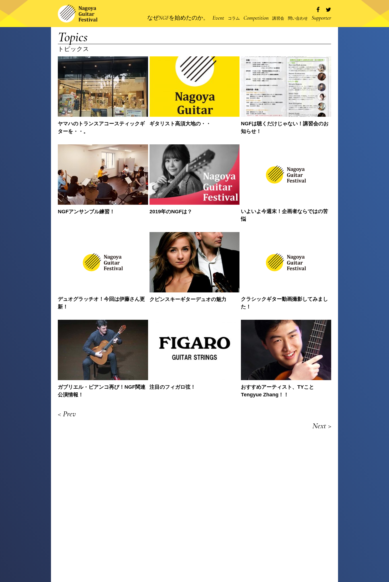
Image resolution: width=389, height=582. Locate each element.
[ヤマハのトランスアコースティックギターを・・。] (103, 86)
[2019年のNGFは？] (195, 174)
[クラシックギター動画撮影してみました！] (286, 262)
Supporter (321, 18)
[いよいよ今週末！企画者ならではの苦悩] (286, 174)
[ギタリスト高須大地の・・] (195, 86)
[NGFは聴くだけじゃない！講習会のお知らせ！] (286, 86)
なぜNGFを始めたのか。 (178, 18)
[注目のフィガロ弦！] (195, 350)
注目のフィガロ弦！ (173, 387)
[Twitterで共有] (328, 10)
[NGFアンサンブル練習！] (103, 174)
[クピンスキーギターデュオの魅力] (195, 262)
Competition (256, 18)
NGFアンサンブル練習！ (86, 211)
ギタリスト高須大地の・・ (180, 123)
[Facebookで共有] (318, 10)
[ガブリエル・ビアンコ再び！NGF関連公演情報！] (103, 350)
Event (218, 18)
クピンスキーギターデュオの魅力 (188, 299)
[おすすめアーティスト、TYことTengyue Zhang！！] (286, 350)
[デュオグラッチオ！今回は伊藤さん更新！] (103, 262)
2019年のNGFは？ (171, 211)
